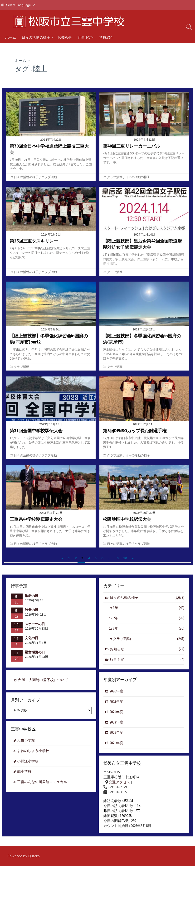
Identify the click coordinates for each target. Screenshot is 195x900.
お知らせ (65, 37)
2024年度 (116, 712)
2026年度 (116, 691)
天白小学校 (26, 740)
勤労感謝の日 (35, 652)
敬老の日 (31, 596)
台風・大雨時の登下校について (43, 679)
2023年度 (116, 722)
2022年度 (116, 732)
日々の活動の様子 (36, 37)
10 (125, 558)
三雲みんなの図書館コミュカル (42, 781)
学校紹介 (106, 37)
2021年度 (116, 743)
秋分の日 (31, 610)
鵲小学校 (24, 771)
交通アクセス (119, 782)
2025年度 (116, 701)
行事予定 (85, 37)
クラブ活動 (49, 177)
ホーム (10, 37)
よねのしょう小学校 (33, 750)
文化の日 (31, 638)
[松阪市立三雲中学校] (66, 20)
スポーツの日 (35, 624)
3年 (148, 628)
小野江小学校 (28, 761)
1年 (148, 607)
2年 (148, 618)
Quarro (34, 856)
